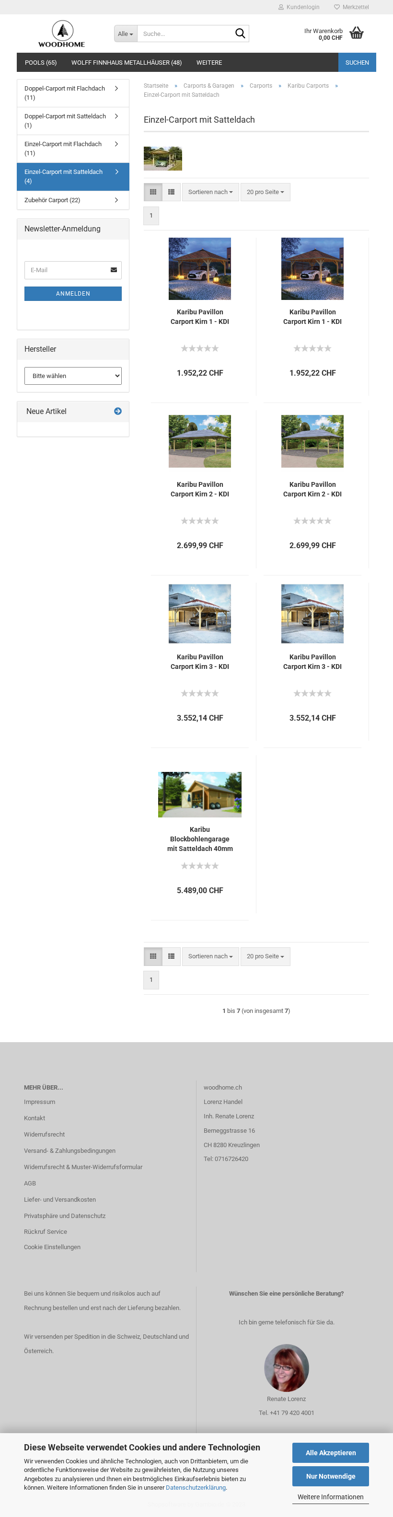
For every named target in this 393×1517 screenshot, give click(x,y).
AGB (30, 1183)
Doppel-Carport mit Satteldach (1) (65, 121)
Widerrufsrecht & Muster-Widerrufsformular (83, 1167)
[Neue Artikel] (118, 411)
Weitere (209, 62)
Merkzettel (354, 7)
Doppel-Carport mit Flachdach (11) (64, 93)
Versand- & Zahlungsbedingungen (70, 1150)
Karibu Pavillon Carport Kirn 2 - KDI (200, 489)
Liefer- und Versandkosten (60, 1199)
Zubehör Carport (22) (52, 200)
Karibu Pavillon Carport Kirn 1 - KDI (200, 316)
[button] (153, 192)
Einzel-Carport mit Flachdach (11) (63, 148)
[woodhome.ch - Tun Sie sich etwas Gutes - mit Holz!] (62, 33)
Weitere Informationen (331, 1497)
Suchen (357, 62)
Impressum (39, 1101)
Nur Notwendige (331, 1476)
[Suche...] (240, 34)
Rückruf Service (45, 1231)
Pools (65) (41, 62)
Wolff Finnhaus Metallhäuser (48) (126, 62)
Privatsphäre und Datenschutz (64, 1215)
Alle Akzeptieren (331, 1453)
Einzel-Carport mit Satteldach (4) (63, 176)
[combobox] (210, 192)
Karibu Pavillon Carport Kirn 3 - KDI (200, 661)
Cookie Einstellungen (52, 1247)
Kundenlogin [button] (302, 7)
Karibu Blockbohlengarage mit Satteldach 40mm (200, 839)
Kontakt (34, 1118)
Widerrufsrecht (44, 1134)
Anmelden (73, 293)
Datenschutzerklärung (196, 1487)
